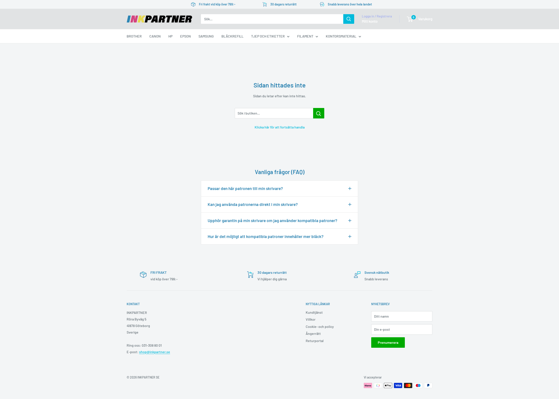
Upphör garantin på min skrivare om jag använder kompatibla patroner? (272, 220)
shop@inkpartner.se (154, 352)
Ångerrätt (313, 333)
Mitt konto (370, 21)
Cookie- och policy (320, 326)
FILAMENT (305, 36)
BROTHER (134, 36)
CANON (155, 36)
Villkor (311, 319)
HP (170, 36)
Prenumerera (388, 342)
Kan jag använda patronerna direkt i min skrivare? (253, 204)
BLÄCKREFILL (232, 36)
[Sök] (348, 19)
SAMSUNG (206, 36)
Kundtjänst (314, 312)
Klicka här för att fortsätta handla (280, 127)
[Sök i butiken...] (318, 113)
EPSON (185, 36)
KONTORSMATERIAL (341, 36)
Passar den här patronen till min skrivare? (245, 188)
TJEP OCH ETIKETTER (268, 36)
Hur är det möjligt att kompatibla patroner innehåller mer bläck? (266, 236)
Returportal (315, 341)
